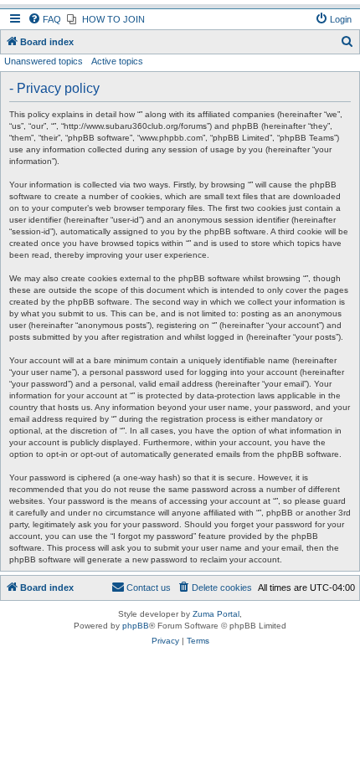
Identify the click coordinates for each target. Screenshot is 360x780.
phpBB (135, 625)
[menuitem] (44, 19)
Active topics (117, 61)
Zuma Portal (216, 613)
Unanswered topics (43, 61)
